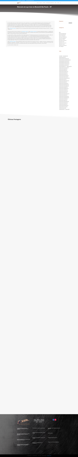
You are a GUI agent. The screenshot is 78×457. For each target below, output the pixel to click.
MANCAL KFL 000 (50, 433)
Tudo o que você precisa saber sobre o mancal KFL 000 (18, 404)
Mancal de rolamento (62, 57)
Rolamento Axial (61, 41)
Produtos (42, 419)
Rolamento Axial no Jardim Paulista (64, 101)
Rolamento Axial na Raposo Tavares (64, 80)
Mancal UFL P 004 (62, 39)
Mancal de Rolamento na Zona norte (64, 62)
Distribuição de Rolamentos (39, 420)
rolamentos (67, 109)
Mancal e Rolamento (62, 35)
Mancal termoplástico (62, 38)
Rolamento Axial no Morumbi (63, 104)
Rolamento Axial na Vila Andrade (63, 83)
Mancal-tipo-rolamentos (63, 40)
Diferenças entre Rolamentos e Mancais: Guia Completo (38, 438)
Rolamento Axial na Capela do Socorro (64, 78)
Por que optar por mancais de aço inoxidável (16, 358)
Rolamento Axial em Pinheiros (63, 74)
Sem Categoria (61, 46)
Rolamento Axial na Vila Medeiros (63, 88)
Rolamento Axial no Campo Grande (64, 96)
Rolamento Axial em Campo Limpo (63, 67)
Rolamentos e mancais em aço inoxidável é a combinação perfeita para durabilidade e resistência (25, 308)
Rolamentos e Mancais (33, 31)
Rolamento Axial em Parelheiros (63, 71)
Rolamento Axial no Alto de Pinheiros (64, 93)
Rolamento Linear (62, 44)
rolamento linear (61, 109)
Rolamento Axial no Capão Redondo (64, 97)
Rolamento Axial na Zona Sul (63, 92)
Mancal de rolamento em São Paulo (64, 58)
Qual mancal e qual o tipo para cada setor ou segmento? (54, 428)
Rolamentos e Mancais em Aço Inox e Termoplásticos (37, 443)
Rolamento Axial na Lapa (62, 79)
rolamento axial (69, 66)
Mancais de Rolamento (62, 33)
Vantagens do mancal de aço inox (52, 437)
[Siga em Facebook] (53, 420)
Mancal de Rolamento (62, 34)
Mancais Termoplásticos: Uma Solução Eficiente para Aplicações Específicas (22, 262)
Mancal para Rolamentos (63, 37)
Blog (59, 32)
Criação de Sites (49, 455)
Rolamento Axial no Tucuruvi (63, 106)
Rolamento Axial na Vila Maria (63, 87)
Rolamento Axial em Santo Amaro (63, 75)
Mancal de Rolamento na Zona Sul (63, 65)
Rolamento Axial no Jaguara (63, 100)
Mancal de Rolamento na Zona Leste (64, 61)
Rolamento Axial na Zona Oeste (63, 91)
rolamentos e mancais (13, 28)
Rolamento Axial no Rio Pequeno (63, 105)
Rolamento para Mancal (62, 45)
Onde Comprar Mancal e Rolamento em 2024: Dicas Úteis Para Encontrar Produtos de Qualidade (25, 208)
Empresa (38, 419)
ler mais (10, 164)
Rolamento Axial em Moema (63, 70)
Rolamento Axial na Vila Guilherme (64, 84)
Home (35, 419)
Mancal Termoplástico (62, 66)
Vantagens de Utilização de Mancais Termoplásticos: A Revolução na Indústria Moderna (24, 163)
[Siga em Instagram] (55, 420)
